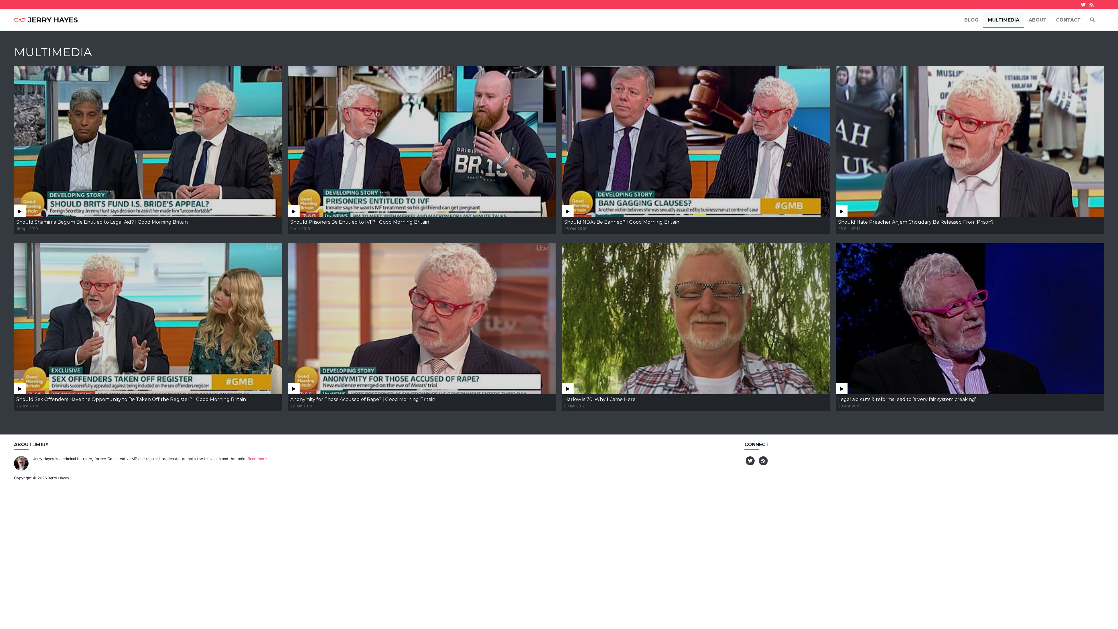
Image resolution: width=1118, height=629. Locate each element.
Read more (257, 459)
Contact (1068, 20)
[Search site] (1092, 20)
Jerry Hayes (53, 20)
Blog (971, 20)
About (1038, 20)
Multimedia (1003, 20)
